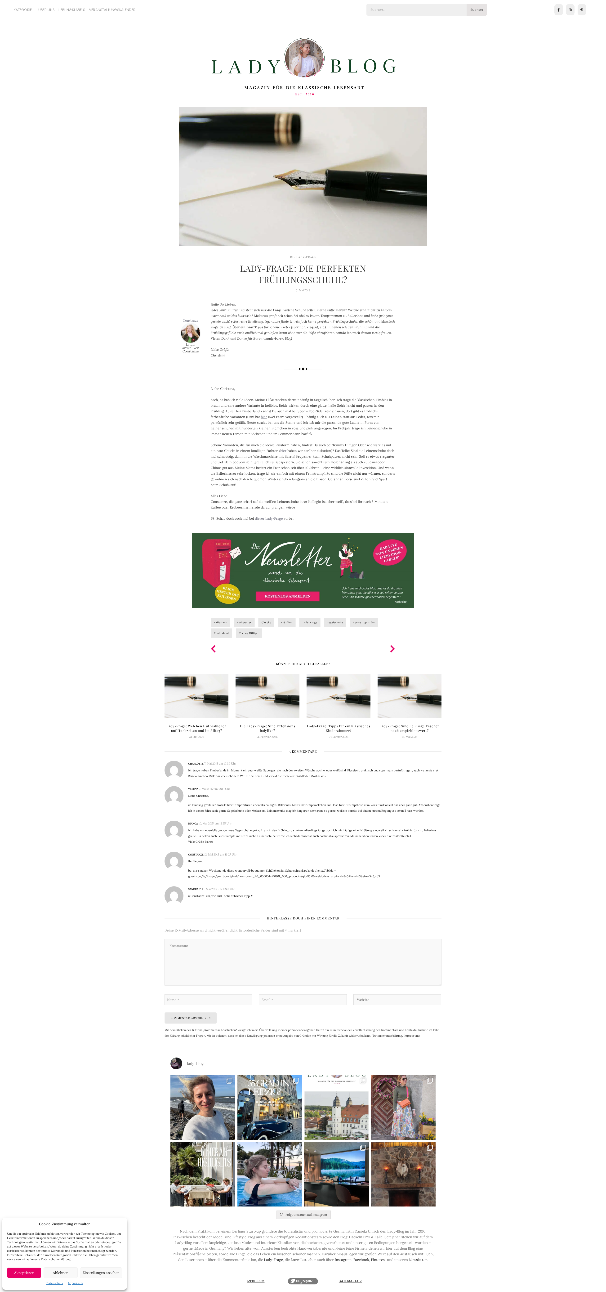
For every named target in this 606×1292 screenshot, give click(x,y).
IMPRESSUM (255, 1280)
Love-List (299, 1259)
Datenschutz (54, 1283)
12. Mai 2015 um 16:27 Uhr (220, 854)
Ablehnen (60, 1272)
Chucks (266, 622)
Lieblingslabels (71, 9)
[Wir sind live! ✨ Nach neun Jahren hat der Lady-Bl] (336, 1107)
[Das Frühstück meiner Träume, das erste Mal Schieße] (403, 1174)
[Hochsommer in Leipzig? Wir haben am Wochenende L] (269, 1107)
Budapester (244, 622)
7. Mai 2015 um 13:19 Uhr (214, 789)
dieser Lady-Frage (269, 518)
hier (264, 417)
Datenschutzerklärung (387, 1035)
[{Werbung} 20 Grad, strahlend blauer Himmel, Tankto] (269, 1174)
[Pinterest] (582, 9)
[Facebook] (558, 9)
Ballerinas (220, 622)
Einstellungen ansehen (101, 1272)
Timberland (221, 633)
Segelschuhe (335, 622)
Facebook (361, 1259)
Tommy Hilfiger (249, 633)
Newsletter (418, 1259)
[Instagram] (570, 9)
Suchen (476, 9)
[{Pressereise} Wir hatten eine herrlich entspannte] (202, 1107)
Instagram (343, 1259)
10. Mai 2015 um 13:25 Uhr (215, 823)
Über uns (46, 9)
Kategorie (23, 9)
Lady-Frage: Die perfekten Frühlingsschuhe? (303, 273)
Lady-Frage (310, 622)
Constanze (190, 320)
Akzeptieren (24, 1272)
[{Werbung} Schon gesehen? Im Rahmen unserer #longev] (336, 1174)
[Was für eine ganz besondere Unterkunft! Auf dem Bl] (403, 1107)
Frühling (286, 622)
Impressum (75, 1283)
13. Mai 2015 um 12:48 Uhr (218, 889)
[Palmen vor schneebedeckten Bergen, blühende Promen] (202, 1174)
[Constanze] (190, 332)
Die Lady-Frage (303, 257)
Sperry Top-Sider (364, 622)
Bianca (193, 823)
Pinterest (378, 1259)
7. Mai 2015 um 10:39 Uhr (220, 763)
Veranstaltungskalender (112, 9)
